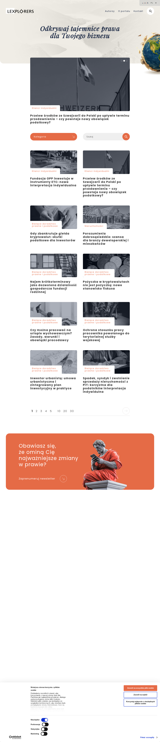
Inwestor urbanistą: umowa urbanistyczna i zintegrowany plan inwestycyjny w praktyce (53, 362)
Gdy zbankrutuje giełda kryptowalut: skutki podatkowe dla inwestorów (53, 217)
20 (65, 411)
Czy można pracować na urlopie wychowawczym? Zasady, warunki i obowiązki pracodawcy (53, 314)
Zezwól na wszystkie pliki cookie (140, 688)
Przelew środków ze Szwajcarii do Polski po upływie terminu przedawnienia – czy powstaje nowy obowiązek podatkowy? (80, 84)
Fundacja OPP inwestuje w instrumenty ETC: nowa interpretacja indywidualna (53, 162)
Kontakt (138, 11)
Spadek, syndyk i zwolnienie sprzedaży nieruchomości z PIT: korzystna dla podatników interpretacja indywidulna (106, 362)
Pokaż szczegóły (147, 737)
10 (59, 411)
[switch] (45, 724)
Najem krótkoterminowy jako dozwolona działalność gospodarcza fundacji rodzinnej (53, 265)
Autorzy (110, 11)
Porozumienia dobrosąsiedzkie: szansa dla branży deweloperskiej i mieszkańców (106, 217)
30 (72, 411)
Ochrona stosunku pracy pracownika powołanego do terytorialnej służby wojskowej (106, 314)
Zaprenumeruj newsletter (37, 478)
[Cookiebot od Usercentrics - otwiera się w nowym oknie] (15, 737)
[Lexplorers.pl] (20, 11)
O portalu (124, 11)
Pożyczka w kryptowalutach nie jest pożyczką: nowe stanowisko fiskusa (106, 265)
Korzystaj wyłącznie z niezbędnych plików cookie (140, 703)
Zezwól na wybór (140, 695)
